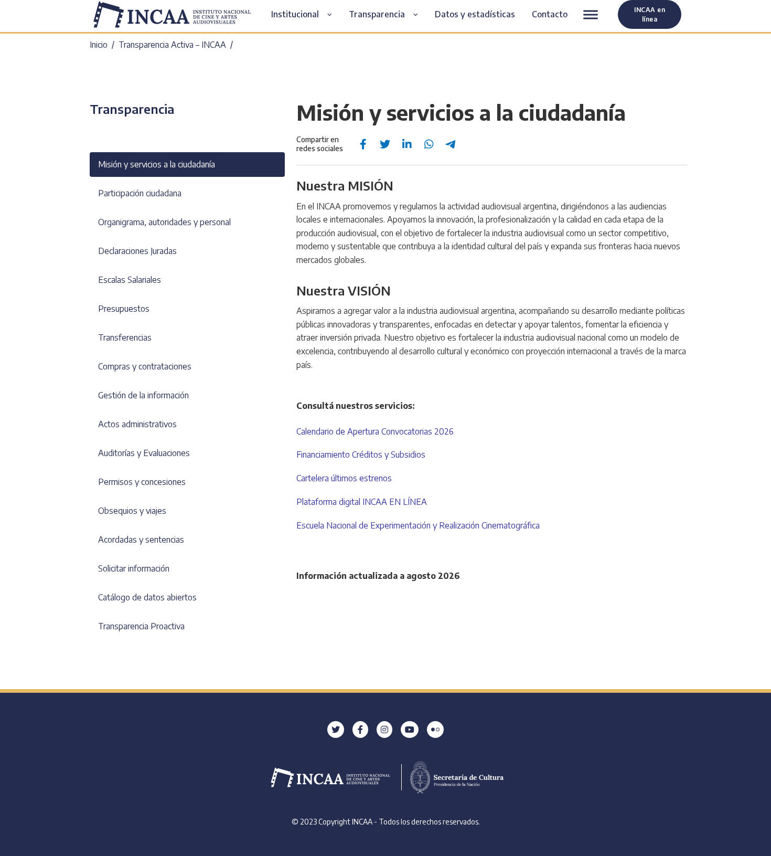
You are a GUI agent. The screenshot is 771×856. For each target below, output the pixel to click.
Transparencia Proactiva (141, 626)
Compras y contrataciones (144, 366)
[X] (385, 144)
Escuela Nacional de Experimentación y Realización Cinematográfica (418, 525)
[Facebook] (363, 144)
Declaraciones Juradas (137, 251)
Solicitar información (133, 568)
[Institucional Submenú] (333, 15)
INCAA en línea (649, 14)
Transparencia (132, 109)
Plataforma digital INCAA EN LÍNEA (361, 501)
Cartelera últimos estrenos (344, 478)
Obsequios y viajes (132, 510)
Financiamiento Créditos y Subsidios (360, 454)
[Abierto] (590, 14)
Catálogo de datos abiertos (147, 597)
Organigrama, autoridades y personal (164, 222)
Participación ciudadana (139, 193)
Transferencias (125, 337)
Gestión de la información (143, 395)
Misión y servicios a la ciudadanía (156, 164)
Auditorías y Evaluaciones (144, 453)
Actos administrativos (137, 424)
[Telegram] (451, 144)
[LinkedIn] (407, 144)
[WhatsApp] (429, 144)
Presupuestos (123, 308)
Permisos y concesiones (142, 482)
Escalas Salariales (129, 279)
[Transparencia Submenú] (419, 15)
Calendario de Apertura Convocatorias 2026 (375, 431)
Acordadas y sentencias (141, 539)
